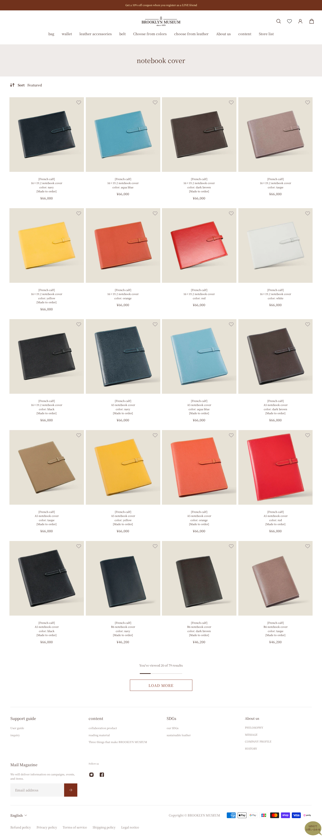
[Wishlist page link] (289, 21)
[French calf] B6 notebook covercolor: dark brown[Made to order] (199, 629)
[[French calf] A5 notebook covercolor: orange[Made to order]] (199, 467)
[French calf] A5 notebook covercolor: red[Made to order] (275, 518)
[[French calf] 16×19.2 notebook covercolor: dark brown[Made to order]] (199, 134)
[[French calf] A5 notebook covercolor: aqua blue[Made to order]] (199, 356)
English (16, 815)
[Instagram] (91, 774)
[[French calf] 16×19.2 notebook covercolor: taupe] (275, 134)
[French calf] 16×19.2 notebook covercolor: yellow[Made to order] (46, 296)
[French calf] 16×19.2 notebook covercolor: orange (123, 294)
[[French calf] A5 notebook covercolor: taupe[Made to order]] (46, 467)
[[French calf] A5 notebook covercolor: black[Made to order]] (46, 578)
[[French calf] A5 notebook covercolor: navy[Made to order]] (123, 356)
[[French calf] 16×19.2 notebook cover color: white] (275, 245)
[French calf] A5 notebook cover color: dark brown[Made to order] (275, 407)
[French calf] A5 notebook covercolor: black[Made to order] (47, 629)
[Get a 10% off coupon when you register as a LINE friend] (161, 5)
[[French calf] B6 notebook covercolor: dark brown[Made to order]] (199, 578)
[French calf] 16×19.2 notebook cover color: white (275, 294)
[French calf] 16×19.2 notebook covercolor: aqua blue (123, 183)
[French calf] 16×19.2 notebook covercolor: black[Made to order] (46, 407)
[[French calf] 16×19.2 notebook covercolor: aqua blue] (123, 134)
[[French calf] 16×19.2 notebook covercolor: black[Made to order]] (46, 356)
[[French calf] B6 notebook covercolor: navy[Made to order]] (123, 578)
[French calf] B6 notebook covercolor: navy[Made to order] (123, 629)
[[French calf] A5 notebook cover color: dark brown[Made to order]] (275, 356)
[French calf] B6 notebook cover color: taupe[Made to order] (275, 629)
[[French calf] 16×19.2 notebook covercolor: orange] (123, 245)
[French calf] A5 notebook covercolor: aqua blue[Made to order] (199, 407)
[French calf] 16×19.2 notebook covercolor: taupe (275, 183)
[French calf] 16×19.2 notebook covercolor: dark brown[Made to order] (199, 185)
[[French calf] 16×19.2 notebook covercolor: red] (199, 245)
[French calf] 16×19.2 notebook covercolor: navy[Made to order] (46, 185)
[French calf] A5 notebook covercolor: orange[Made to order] (199, 518)
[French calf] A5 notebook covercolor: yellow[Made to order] (123, 518)
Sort (30, 85)
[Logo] (161, 21)
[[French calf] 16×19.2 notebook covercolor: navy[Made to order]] (46, 134)
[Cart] (311, 21)
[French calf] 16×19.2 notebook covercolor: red (199, 294)
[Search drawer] (278, 21)
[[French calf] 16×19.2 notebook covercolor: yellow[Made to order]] (46, 245)
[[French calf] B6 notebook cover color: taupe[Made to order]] (275, 578)
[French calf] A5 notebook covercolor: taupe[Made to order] (47, 518)
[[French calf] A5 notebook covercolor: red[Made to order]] (275, 467)
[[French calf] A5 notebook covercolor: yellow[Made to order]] (123, 467)
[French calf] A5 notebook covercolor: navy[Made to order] (123, 407)
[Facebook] (102, 774)
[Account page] (300, 21)
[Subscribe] (70, 790)
